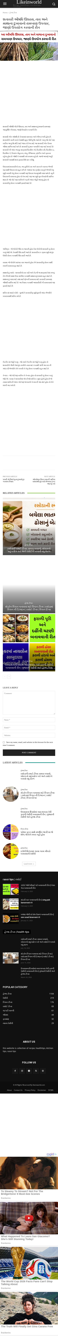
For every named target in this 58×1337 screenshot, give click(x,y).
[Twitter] (36, 1071)
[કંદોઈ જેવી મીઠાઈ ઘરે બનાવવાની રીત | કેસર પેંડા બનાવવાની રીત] (11, 889)
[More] (41, 463)
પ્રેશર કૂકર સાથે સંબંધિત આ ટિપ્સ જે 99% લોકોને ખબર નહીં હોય (37, 833)
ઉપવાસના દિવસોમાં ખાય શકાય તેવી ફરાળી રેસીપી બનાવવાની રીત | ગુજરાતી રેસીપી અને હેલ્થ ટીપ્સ (29, 666)
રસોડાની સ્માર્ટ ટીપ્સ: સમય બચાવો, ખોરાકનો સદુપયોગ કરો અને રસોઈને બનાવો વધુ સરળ (29, 550)
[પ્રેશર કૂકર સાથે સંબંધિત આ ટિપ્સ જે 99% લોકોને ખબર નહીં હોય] (11, 832)
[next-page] (9, 677)
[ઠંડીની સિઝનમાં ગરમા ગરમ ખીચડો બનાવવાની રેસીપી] (11, 851)
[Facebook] (15, 1071)
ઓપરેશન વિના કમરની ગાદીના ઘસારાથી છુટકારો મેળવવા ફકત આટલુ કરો (44, 481)
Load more (28, 864)
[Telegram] (29, 1071)
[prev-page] (4, 677)
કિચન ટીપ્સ (24, 829)
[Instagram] (22, 1071)
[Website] (43, 1071)
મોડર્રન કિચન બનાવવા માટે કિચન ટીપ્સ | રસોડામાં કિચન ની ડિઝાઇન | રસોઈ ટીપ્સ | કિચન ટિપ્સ (29, 608)
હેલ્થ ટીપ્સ (13, 12)
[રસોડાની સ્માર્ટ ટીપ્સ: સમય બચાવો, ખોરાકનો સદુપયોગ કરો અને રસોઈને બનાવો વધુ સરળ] (29, 526)
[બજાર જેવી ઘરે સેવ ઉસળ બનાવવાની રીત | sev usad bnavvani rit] (11, 918)
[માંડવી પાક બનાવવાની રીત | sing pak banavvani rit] (11, 904)
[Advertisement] (29, 95)
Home (5, 12)
